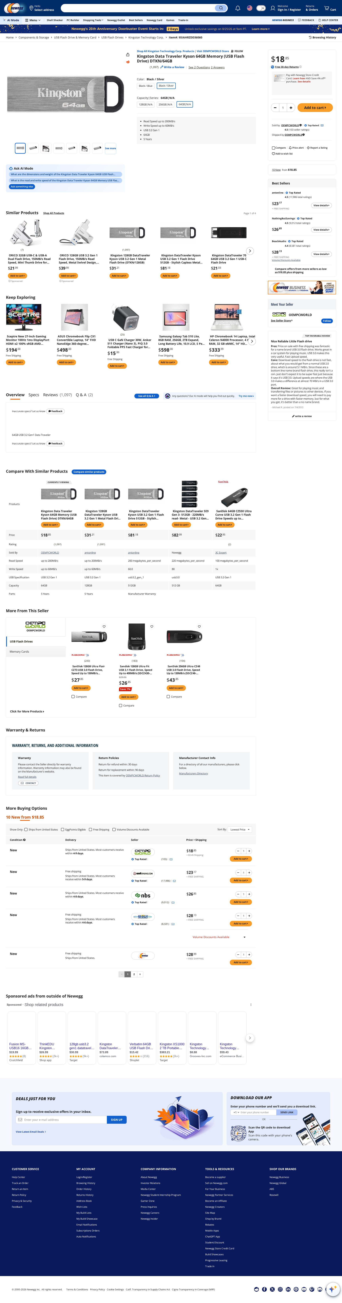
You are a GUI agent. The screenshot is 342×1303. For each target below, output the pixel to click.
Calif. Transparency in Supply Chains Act (148, 1289)
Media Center (148, 1189)
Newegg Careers (150, 1212)
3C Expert (221, 552)
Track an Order (20, 1183)
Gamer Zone (148, 1201)
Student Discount (214, 1242)
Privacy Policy (97, 1289)
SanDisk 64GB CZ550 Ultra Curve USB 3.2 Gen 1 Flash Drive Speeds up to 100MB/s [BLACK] (233, 514)
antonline (90, 552)
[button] (42, 8)
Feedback (56, 411)
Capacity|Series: (156, 98)
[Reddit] (128, 62)
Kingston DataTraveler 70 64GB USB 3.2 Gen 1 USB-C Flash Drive (229, 259)
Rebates (209, 1224)
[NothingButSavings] (156, 895)
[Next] (140, 974)
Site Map (210, 1212)
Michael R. (277, 407)
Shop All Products (53, 213)
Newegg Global (278, 1183)
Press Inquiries (149, 1206)
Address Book (84, 1201)
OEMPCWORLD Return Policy (143, 775)
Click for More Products (26, 711)
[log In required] (104, 626)
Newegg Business (279, 1177)
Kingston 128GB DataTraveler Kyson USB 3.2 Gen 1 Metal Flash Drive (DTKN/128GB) (129, 259)
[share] (128, 55)
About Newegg (149, 1177)
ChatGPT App (212, 1236)
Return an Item (20, 1189)
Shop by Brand (213, 1218)
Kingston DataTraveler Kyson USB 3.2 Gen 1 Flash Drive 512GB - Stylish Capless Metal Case (180, 259)
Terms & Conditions (77, 1289)
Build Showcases (214, 1254)
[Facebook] (264, 1289)
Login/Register (84, 1177)
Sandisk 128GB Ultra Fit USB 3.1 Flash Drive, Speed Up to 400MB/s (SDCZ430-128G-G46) (135, 669)
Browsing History (85, 1183)
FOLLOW (327, 321)
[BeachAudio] (156, 917)
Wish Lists (81, 1206)
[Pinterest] (296, 1289)
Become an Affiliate (216, 1201)
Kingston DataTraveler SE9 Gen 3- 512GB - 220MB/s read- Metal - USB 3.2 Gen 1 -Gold (190, 514)
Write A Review (303, 416)
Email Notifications (86, 1224)
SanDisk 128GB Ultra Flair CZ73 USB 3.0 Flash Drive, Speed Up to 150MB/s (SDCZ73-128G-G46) (88, 669)
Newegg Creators (215, 1206)
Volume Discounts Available (286, 260)
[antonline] (156, 874)
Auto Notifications (86, 1236)
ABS (272, 1189)
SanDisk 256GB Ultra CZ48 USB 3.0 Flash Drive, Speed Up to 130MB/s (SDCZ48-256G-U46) (183, 669)
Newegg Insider (149, 1218)
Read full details (27, 777)
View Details (321, 205)
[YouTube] (304, 1289)
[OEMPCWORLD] (156, 852)
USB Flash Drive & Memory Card (75, 37)
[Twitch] (312, 1289)
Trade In (209, 1266)
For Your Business (215, 1189)
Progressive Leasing (216, 1260)
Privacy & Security (22, 1201)
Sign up (117, 1120)
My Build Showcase (87, 1218)
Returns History (84, 1195)
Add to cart (314, 107)
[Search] (221, 8)
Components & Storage (34, 37)
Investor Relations (150, 1183)
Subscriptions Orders (88, 1230)
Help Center (18, 1177)
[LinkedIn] (288, 1289)
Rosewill (274, 1195)
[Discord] (319, 1289)
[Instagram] (280, 1289)
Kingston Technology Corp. (146, 37)
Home (10, 37)
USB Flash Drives (112, 37)
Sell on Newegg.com (216, 1183)
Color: (150, 79)
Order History (83, 1189)
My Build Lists (83, 1212)
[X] (272, 1289)
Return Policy (19, 1195)
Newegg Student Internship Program (161, 1195)
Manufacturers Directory (193, 773)
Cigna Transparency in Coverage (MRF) (193, 1289)
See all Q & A (145, 396)
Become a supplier (215, 1177)
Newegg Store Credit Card (219, 1248)
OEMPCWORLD (50, 552)
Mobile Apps (212, 1230)
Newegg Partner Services (219, 1195)
